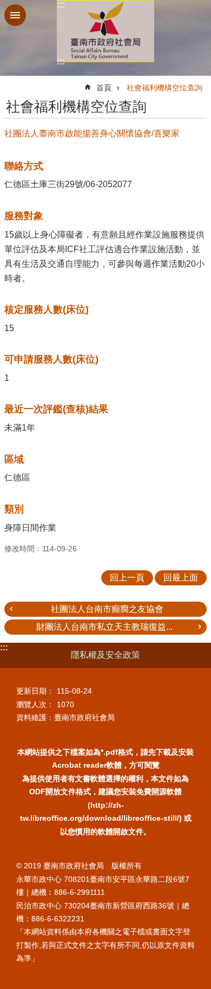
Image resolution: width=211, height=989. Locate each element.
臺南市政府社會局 (105, 31)
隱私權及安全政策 (105, 655)
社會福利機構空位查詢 (164, 87)
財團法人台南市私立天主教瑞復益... (104, 626)
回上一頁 (127, 577)
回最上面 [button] (180, 577)
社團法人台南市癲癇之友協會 (107, 609)
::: (61, 4)
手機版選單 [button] (15, 15)
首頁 (103, 87)
